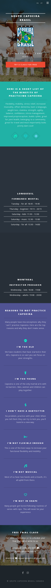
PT (42, 3)
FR (38, 3)
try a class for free (25, 65)
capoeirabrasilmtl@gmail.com (31, 558)
